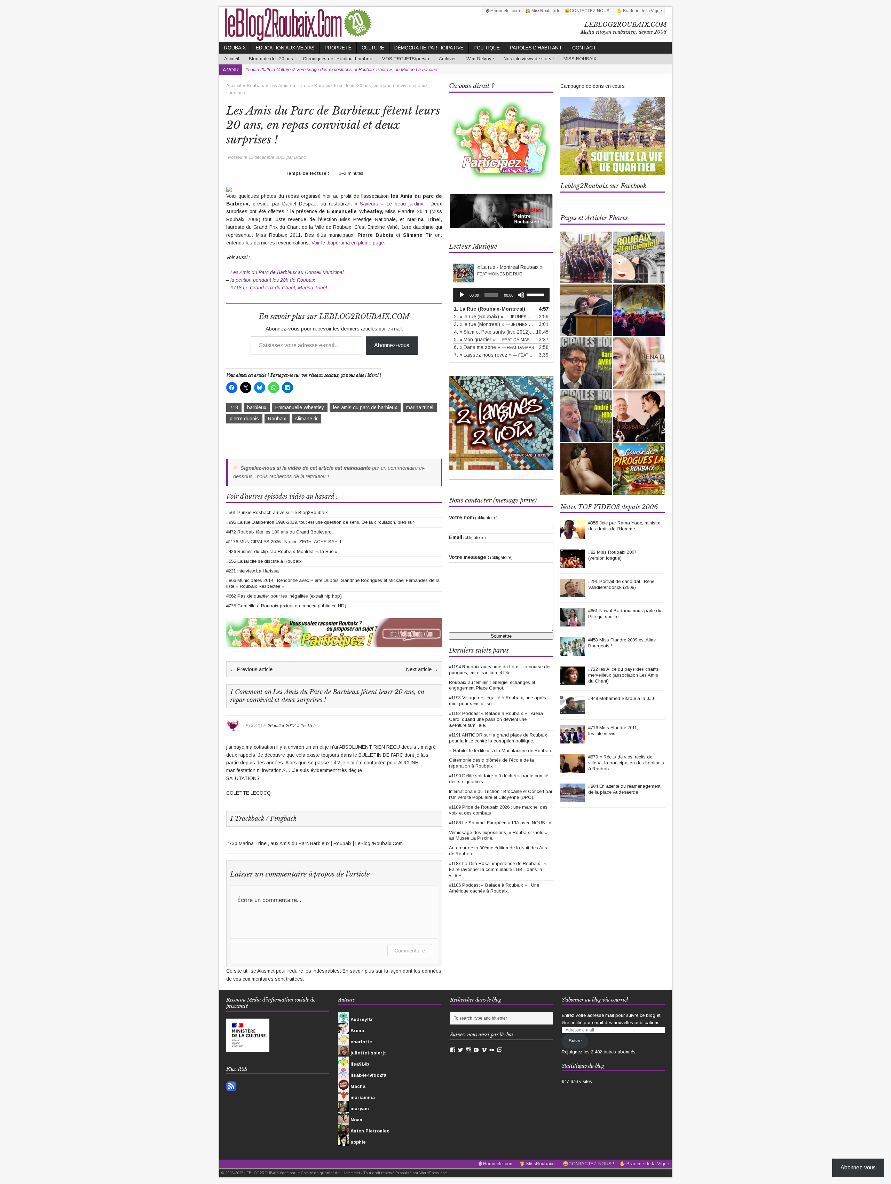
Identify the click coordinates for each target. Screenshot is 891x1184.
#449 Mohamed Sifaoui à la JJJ (621, 698)
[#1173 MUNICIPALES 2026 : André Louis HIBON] (586, 416)
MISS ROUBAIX (580, 58)
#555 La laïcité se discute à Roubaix (264, 561)
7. (494, 355)
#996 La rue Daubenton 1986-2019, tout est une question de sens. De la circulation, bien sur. (320, 522)
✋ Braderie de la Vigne (639, 10)
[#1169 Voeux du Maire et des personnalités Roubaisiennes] (639, 310)
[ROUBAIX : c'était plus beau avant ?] (639, 257)
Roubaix (235, 47)
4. (494, 332)
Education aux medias (285, 47)
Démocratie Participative (429, 47)
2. (494, 316)
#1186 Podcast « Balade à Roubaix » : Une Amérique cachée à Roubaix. (494, 888)
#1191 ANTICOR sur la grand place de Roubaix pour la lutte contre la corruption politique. (498, 737)
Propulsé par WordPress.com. (422, 1173)
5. (492, 339)
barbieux (256, 407)
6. (494, 347)
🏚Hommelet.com (503, 10)
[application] (501, 295)
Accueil (231, 58)
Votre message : (481, 557)
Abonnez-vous (391, 345)
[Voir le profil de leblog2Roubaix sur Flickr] (492, 1050)
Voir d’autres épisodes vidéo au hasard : (282, 496)
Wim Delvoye (480, 58)
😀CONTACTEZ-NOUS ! (588, 10)
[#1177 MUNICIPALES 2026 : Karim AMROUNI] (586, 363)
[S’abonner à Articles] (231, 1087)
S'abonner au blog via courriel (595, 1000)
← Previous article (251, 669)
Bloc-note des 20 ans (271, 58)
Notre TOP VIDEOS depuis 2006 (609, 507)
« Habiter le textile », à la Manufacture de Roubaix (500, 750)
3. (494, 324)
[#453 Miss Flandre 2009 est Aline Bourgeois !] (572, 651)
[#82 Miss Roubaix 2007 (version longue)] (572, 564)
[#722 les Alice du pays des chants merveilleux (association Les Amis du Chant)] (572, 681)
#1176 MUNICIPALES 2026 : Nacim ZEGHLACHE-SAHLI (283, 541)
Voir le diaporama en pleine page (348, 243)
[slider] (536, 294)
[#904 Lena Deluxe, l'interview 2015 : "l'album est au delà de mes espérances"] (639, 363)
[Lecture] (461, 294)
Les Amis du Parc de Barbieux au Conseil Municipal (287, 272)
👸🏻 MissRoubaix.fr (542, 10)
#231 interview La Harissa (252, 571)
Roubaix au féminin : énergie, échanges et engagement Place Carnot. (492, 685)
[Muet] (521, 294)
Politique (487, 47)
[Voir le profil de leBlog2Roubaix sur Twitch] (500, 1050)
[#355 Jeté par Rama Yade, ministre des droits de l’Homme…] (572, 534)
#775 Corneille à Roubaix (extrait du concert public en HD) (286, 605)
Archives (448, 58)
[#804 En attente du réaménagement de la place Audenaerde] (572, 798)
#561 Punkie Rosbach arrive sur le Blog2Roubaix (277, 512)
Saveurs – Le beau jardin (390, 204)
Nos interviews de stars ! (529, 58)
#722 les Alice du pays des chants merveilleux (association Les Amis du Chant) (623, 675)
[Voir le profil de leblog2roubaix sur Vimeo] (484, 1050)
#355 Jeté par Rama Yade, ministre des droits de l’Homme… (624, 525)
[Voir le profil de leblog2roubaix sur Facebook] (453, 1050)
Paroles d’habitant (536, 47)
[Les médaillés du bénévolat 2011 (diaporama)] (586, 310)
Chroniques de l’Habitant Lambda (337, 58)
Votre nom (473, 517)
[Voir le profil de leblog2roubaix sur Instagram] (468, 1050)
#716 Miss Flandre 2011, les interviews (613, 730)
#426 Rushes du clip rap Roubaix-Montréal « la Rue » (282, 551)
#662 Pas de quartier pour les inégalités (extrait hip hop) (284, 596)
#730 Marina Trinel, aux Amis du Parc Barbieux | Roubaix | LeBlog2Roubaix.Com (314, 843)
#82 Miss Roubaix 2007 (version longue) (612, 555)
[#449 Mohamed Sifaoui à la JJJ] (572, 710)
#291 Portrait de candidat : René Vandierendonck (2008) (621, 584)
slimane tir (306, 418)
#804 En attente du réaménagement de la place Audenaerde (624, 789)
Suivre (575, 1040)
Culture (373, 47)
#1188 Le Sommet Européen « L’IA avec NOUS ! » (500, 822)
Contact (584, 47)
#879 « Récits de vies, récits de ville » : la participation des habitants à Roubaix (626, 762)
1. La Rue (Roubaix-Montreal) (489, 309)
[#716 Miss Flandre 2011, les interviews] (572, 739)
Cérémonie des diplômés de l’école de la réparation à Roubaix (491, 763)
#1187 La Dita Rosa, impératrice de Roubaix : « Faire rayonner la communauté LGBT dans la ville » (498, 869)
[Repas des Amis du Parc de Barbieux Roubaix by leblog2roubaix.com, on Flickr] (229, 188)
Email (467, 537)
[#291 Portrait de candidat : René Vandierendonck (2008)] (572, 593)
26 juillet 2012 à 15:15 (290, 725)
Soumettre (501, 636)
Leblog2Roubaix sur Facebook (603, 186)
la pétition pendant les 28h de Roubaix (272, 280)
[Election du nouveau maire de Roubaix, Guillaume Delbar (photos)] (586, 257)
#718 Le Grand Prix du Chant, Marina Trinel (278, 287)
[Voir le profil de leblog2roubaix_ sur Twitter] (460, 1050)
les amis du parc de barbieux (365, 407)
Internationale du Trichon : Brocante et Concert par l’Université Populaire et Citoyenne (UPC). (500, 794)
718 (234, 407)
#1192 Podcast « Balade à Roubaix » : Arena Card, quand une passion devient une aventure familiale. (496, 719)
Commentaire (410, 950)
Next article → (422, 669)
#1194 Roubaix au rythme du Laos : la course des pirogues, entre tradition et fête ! (500, 669)
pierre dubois (244, 418)
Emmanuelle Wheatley (299, 407)
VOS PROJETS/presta (405, 58)
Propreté (338, 47)
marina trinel (419, 407)
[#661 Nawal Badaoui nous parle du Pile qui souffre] (572, 622)
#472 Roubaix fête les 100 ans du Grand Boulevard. (279, 532)
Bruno (300, 157)
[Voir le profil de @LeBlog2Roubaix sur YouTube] (476, 1050)
